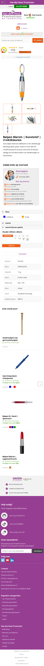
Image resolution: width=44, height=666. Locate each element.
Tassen (4, 616)
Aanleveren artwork (8, 639)
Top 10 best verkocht (9, 599)
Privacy (21, 654)
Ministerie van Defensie (10, 633)
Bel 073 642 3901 (28, 34)
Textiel (4, 619)
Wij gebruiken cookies (21, 657)
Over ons (5, 636)
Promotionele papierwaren (11, 612)
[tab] (23, 254)
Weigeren (33, 6)
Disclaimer (21, 660)
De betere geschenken (9, 602)
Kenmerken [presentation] (22, 254)
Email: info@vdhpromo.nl (9, 585)
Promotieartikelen (8, 609)
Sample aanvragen (8, 643)
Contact (4, 646)
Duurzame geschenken (9, 606)
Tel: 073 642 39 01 (6, 582)
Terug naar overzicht (23, 57)
